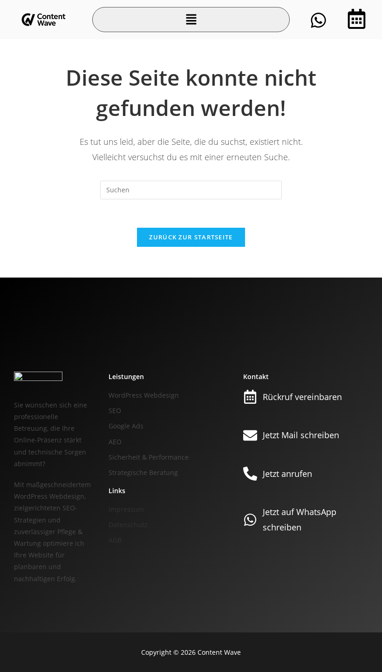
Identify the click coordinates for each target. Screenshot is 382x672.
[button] (191, 19)
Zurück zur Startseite (190, 237)
